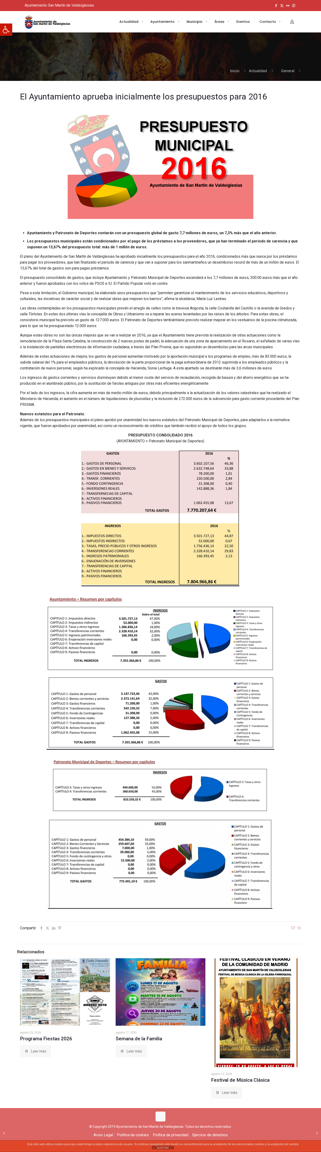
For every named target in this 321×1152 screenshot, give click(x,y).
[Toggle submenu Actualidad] (142, 21)
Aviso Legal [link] (103, 1135)
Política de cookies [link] (133, 1135)
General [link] (287, 71)
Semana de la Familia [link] (139, 1038)
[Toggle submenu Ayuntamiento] (178, 21)
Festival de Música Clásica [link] (240, 1080)
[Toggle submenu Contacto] (279, 21)
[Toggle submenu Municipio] (206, 21)
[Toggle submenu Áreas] (228, 21)
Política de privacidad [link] (170, 1135)
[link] (6, 30)
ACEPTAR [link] (163, 1147)
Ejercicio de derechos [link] (210, 1135)
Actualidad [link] (258, 71)
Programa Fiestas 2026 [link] (46, 1038)
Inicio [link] (234, 71)
